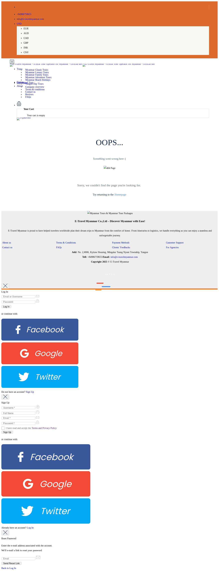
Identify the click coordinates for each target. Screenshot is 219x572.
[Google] (39, 363)
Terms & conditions (34, 89)
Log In (30, 527)
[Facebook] (39, 340)
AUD (26, 33)
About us (6, 242)
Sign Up (30, 392)
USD (19, 24)
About (20, 86)
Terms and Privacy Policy (44, 428)
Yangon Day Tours (34, 84)
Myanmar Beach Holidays (37, 80)
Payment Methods (120, 242)
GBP (26, 43)
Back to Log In (8, 568)
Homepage (120, 194)
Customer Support (175, 242)
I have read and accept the (31, 428)
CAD (26, 38)
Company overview (34, 87)
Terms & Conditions (66, 242)
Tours (19, 69)
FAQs (28, 97)
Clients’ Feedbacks (121, 247)
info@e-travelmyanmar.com (30, 19)
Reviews (29, 94)
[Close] (5, 286)
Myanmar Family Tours (36, 75)
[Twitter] (39, 387)
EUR (26, 28)
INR (26, 47)
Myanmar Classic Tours (36, 70)
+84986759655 (24, 14)
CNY (26, 52)
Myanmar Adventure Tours (38, 77)
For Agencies (172, 247)
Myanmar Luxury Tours (37, 72)
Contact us (30, 92)
